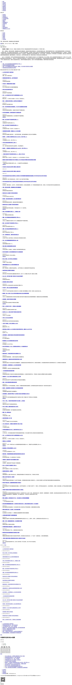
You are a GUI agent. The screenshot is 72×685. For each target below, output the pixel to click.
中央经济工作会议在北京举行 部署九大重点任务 (11, 166)
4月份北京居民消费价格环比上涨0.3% (10, 142)
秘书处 (4, 24)
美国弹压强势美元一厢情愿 (8, 471)
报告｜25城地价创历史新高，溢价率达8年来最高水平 (12, 631)
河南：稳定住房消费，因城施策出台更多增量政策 (12, 187)
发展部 (4, 36)
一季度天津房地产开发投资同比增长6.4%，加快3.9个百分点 (14, 154)
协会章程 (4, 19)
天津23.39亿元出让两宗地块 (8, 317)
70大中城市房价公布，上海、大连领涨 (10, 626)
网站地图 (4, 673)
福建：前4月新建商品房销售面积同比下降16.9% (11, 217)
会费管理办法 (5, 22)
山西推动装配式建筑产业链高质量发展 (10, 515)
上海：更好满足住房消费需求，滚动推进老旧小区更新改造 (16, 667)
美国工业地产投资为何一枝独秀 (8, 476)
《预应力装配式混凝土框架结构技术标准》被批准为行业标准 (14, 538)
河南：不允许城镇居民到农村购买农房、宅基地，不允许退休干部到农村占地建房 (18, 66)
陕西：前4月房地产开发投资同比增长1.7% (10, 119)
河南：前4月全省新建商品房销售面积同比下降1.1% (12, 63)
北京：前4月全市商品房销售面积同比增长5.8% (13, 666)
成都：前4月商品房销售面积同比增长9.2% (10, 228)
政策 (1, 43)
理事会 (4, 21)
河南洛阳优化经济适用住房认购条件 (9, 67)
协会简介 (4, 14)
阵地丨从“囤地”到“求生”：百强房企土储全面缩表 (12, 306)
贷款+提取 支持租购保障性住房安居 (9, 246)
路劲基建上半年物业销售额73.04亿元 (9, 448)
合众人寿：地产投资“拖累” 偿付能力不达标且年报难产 (13, 276)
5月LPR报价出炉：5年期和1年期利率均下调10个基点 (12, 423)
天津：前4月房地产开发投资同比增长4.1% (10, 125)
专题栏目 (4, 9)
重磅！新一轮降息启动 (7, 412)
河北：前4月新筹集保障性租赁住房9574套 (10, 240)
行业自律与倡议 (5, 18)
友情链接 (4, 672)
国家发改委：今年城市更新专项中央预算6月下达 (12, 353)
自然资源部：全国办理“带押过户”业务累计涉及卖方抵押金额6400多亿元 (16, 393)
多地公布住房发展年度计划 (8, 89)
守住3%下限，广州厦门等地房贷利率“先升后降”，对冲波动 (14, 400)
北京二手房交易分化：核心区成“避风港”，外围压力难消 (15, 663)
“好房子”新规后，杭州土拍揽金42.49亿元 (10, 323)
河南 (1, 61)
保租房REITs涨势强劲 (7, 441)
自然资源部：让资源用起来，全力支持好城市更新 (12, 365)
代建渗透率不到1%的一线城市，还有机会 (13, 659)
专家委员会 (5, 23)
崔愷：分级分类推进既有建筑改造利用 (10, 382)
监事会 (4, 26)
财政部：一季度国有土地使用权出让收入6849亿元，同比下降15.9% (15, 148)
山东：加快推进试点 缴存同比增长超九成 (11, 234)
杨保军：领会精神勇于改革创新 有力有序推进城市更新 (13, 388)
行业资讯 (4, 5)
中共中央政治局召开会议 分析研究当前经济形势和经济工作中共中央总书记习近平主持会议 (19, 181)
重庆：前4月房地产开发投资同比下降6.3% (10, 223)
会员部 (4, 34)
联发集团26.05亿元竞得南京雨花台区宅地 (10, 340)
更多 (5, 545)
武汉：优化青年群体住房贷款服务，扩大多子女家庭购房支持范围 (15, 106)
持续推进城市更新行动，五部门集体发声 (10, 625)
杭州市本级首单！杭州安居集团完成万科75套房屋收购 (13, 251)
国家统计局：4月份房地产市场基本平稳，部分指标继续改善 (14, 627)
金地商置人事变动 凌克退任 (8, 281)
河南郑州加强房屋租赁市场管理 (8, 65)
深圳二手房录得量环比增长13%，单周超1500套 (11, 211)
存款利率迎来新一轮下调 (7, 418)
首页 (3, 1)
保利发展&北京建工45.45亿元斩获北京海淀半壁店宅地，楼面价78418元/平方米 (17, 329)
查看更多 (4, 117)
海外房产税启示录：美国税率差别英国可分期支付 (12, 482)
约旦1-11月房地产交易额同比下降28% (10, 465)
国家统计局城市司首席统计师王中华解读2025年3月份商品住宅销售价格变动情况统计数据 (19, 159)
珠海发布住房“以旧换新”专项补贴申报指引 (11, 204)
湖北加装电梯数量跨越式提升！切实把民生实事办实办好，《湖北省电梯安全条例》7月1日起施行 (20, 503)
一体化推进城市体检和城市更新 (8, 370)
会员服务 (4, 2)
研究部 (4, 35)
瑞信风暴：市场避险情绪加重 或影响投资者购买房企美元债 (14, 453)
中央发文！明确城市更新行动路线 (9, 83)
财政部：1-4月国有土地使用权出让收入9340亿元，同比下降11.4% (15, 136)
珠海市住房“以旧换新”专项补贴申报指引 (10, 193)
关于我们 (4, 669)
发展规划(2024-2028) (6, 28)
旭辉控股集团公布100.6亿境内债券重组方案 (11, 264)
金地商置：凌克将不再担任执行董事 (9, 299)
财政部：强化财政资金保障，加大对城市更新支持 (12, 198)
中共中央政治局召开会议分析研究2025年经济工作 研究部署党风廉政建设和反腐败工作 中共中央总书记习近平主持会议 (25, 175)
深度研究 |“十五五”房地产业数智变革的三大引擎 (12, 376)
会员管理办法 (5, 17)
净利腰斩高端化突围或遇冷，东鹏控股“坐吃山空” (12, 526)
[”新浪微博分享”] (1, 45)
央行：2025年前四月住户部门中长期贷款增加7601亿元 (13, 95)
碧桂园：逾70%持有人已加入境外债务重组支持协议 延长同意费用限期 (16, 293)
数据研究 (4, 6)
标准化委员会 (5, 27)
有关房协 (4, 10)
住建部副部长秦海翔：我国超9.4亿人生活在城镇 (11, 131)
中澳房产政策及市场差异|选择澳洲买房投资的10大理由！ (13, 489)
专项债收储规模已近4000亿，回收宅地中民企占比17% (13, 429)
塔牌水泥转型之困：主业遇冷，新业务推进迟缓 (11, 509)
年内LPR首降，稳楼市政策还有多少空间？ (11, 406)
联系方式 (4, 670)
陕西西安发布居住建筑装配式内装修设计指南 (11, 532)
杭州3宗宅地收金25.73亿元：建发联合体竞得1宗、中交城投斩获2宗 (15, 346)
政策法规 (4, 7)
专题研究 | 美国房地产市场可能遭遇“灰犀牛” (11, 459)
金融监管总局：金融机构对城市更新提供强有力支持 (12, 359)
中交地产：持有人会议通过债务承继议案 (10, 287)
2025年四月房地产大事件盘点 (8, 72)
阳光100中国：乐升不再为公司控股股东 (10, 258)
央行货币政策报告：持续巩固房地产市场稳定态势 (12, 112)
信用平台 (4, 4)
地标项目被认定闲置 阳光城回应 (9, 270)
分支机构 (4, 39)
